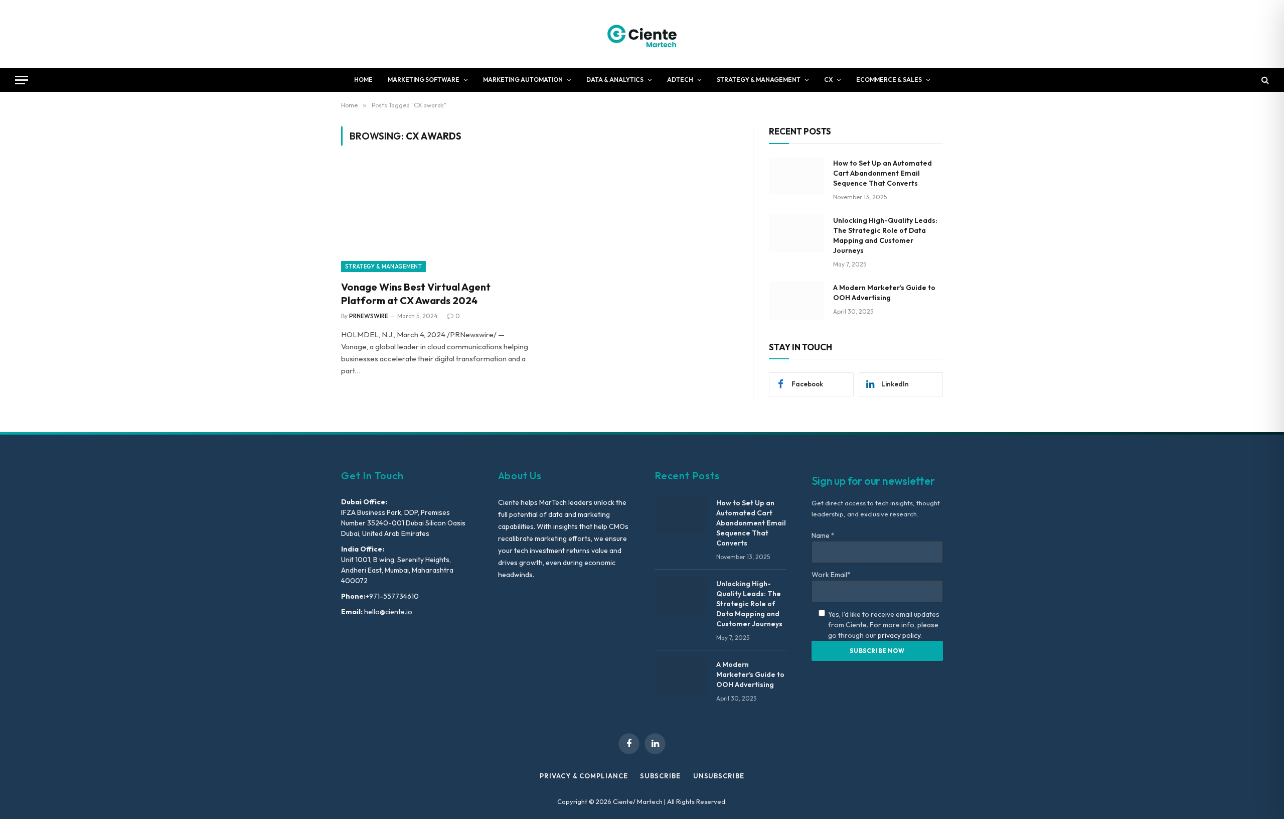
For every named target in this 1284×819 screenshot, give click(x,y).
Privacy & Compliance (583, 776)
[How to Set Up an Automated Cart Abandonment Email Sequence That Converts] (796, 176)
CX (828, 79)
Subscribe (660, 776)
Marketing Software (423, 79)
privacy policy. (900, 635)
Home (363, 79)
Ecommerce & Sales (889, 79)
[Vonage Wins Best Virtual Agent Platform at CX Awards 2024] (435, 219)
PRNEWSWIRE (368, 316)
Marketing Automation (523, 79)
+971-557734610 (392, 596)
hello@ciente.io (387, 611)
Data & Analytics (615, 79)
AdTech (680, 79)
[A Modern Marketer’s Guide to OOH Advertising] (796, 301)
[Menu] (21, 80)
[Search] (1264, 80)
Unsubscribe (718, 776)
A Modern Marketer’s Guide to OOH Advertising (884, 292)
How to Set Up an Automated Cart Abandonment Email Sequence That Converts (882, 173)
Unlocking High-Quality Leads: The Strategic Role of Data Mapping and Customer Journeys (885, 235)
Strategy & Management (758, 79)
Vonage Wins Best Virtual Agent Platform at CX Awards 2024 (416, 294)
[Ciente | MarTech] (642, 34)
